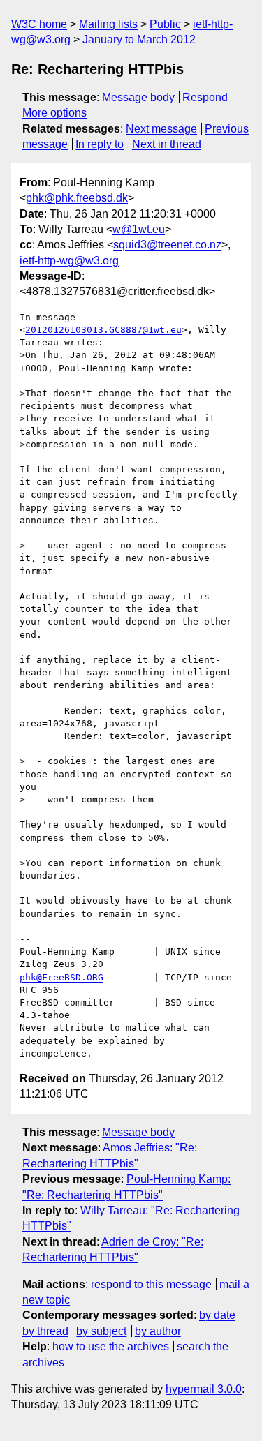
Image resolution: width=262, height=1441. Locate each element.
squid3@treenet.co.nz (167, 245)
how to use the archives (110, 1346)
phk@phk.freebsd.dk (77, 198)
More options (54, 113)
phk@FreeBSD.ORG (61, 977)
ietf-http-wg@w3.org (69, 261)
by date (217, 1315)
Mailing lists (108, 24)
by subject (101, 1331)
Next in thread (166, 144)
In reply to (99, 144)
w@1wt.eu (138, 229)
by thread (45, 1331)
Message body (138, 97)
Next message (161, 129)
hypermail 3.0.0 (204, 1389)
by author (158, 1331)
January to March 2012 (139, 39)
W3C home (39, 24)
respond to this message (151, 1284)
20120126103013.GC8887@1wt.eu (103, 329)
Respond (205, 97)
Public (165, 24)
